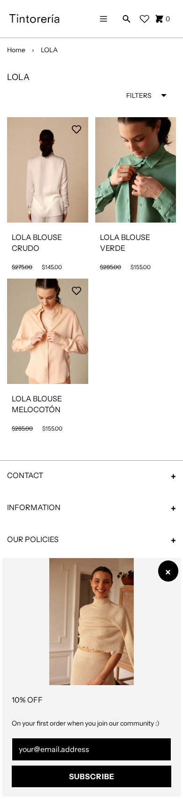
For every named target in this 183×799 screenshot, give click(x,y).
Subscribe (91, 776)
